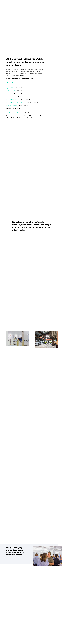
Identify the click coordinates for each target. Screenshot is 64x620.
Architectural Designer (11, 91)
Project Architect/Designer (12, 99)
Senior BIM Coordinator (11, 105)
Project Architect (10, 88)
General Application (14, 113)
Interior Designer (10, 93)
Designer (8, 96)
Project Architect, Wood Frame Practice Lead (17, 102)
